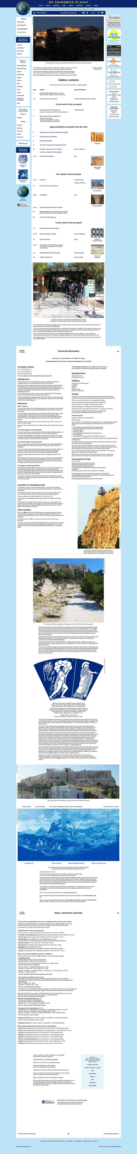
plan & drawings (79, 253)
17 (34, 186)
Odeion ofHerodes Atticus (97, 240)
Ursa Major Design (115, 1146)
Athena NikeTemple (97, 168)
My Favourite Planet (48, 9)
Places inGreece (23, 61)
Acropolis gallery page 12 (69, 892)
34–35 (35, 245)
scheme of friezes (79, 183)
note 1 (91, 452)
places (48, 5)
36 (34, 257)
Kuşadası (20, 131)
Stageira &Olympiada (20, 99)
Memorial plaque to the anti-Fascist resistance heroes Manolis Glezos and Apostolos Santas (54, 212)
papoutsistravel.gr (114, 116)
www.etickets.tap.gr (99, 400)
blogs (96, 5)
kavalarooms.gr (114, 101)
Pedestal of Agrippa (46, 141)
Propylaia (97, 143)
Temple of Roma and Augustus (49, 186)
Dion (92, 1070)
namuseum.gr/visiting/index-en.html (34, 1005)
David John (98, 69)
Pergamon (20, 137)
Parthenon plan (79, 180)
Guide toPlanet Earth (23, 199)
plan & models (78, 257)
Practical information (39, 75)
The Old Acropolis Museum (48, 217)
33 (34, 239)
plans (76, 239)
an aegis (67, 721)
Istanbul (19, 125)
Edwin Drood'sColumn (23, 181)
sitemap (19, 54)
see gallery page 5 (52, 494)
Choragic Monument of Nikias (59, 132)
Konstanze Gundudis (51, 1059)
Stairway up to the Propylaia (48, 136)
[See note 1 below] (99, 368)
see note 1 (44, 397)
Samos (19, 92)
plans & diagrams (79, 149)
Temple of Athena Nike (47, 156)
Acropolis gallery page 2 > (111, 1133)
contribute (79, 5)
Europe (63, 9)
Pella (18, 83)
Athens (19, 71)
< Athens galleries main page (26, 1133)
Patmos (19, 80)
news (64, 5)
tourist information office (50, 452)
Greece (69, 9)
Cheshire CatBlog (23, 166)
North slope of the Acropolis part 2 (50, 116)
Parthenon (43, 180)
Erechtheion (43, 195)
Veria (18, 103)
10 (34, 149)
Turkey (23, 121)
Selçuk (19, 134)
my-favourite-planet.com (23, 1146)
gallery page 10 (76, 745)
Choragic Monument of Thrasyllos (50, 253)
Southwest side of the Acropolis (49, 228)
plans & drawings (79, 234)
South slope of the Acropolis (48, 245)
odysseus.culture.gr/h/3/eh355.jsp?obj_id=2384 (37, 376)
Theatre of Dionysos (46, 257)
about (71, 5)
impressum (20, 51)
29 (34, 217)
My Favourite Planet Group (71, 1100)
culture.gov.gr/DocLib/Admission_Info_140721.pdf (87, 479)
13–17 (35, 180)
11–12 (35, 156)
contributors (20, 48)
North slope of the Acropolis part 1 (50, 110)
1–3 (34, 99)
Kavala (19, 77)
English (57, 9)
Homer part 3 (54, 753)
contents (19, 45)
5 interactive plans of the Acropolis (85, 99)
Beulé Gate (43, 132)
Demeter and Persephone (56, 640)
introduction (20, 22)
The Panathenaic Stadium (26, 977)
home (41, 5)
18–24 (35, 195)
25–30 (35, 207)
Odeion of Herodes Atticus (48, 234)
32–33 (35, 234)
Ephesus (19, 128)
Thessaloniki (92, 1085)
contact (88, 5)
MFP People (23, 143)
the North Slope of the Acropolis (51, 432)
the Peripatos (28, 435)
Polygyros (20, 86)
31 (34, 228)
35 (34, 253)
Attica (74, 9)
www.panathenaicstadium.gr (32, 987)
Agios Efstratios (22, 65)
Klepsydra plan (79, 110)
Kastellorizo (20, 74)
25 (34, 211)
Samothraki (20, 95)
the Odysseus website (81, 412)
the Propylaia (72, 888)
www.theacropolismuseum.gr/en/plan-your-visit (37, 974)
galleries (56, 5)
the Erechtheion (97, 206)
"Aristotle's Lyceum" (98, 436)
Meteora (92, 1076)
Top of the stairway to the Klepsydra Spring (53, 145)
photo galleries (21, 25)
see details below (39, 338)
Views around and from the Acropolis (51, 207)
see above (85, 628)
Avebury (19, 117)
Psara (19, 89)
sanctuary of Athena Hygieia (53, 152)
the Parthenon (97, 191)
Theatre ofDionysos (97, 256)
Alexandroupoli (21, 68)
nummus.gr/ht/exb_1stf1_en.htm (33, 1020)
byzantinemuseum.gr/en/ (31, 1015)
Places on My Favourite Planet (23, 110)
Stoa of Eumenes (45, 239)
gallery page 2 (82, 85)
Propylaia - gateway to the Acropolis (51, 149)
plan (75, 156)
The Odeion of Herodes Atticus (27, 468)
